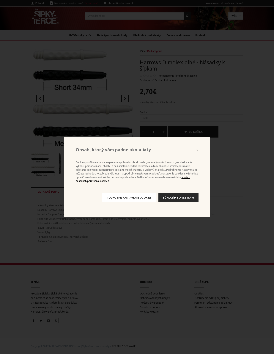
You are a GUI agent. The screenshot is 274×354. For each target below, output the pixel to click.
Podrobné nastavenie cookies (129, 197)
